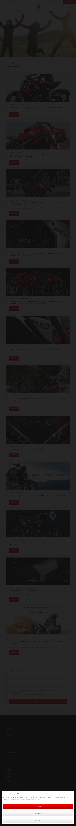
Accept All (38, 806)
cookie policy (36, 799)
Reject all (38, 820)
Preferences (38, 813)
